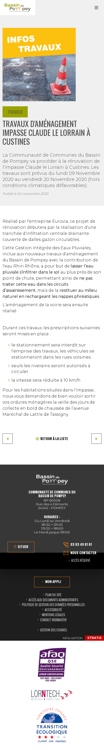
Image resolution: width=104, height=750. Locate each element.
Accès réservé (80, 560)
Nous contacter (83, 552)
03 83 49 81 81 (81, 544)
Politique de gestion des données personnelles (53, 604)
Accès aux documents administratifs (53, 599)
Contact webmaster (53, 619)
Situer (23, 546)
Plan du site (53, 594)
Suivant (96, 438)
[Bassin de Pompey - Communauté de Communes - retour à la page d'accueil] (17, 7)
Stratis (94, 638)
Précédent (8, 438)
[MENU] (96, 7)
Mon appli (53, 581)
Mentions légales (53, 614)
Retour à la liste (54, 438)
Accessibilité (53, 609)
